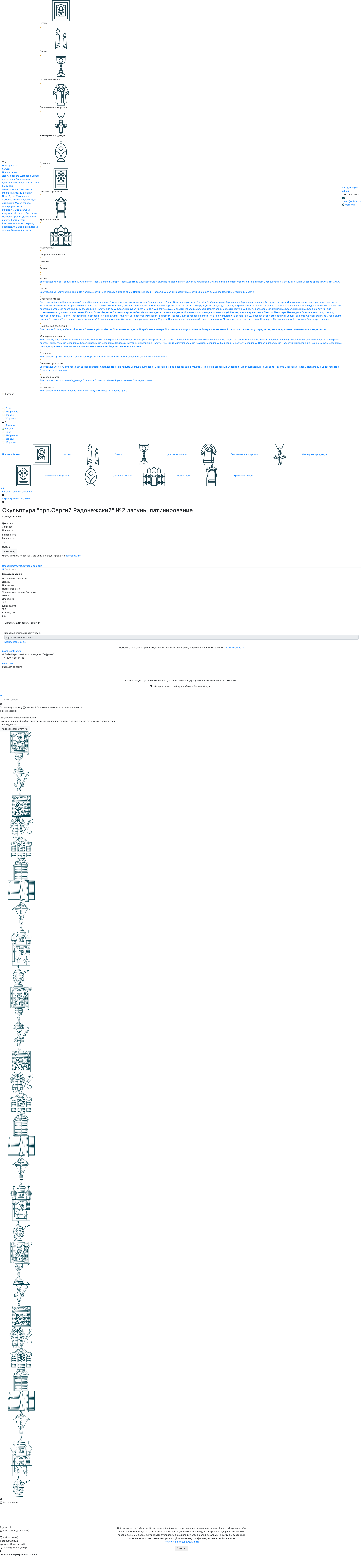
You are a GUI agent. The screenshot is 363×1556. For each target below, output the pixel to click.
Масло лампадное (151, 312)
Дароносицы (232, 302)
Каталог (9, 394)
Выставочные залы (13, 223)
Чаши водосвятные (212, 319)
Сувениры (134, 356)
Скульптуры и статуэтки (113, 356)
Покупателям (10, 172)
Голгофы (202, 302)
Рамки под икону (212, 315)
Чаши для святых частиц (237, 319)
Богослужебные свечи (66, 291)
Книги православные (180, 366)
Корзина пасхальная (75, 356)
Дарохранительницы (252, 302)
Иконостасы (60, 390)
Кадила (207, 305)
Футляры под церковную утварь (139, 319)
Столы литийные (104, 380)
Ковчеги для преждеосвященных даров (312, 305)
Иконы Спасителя (82, 281)
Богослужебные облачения (69, 329)
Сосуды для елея (296, 315)
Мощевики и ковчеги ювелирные (239, 342)
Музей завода (23, 203)
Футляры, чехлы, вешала (266, 329)
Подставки (93, 315)
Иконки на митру (193, 305)
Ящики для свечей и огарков (290, 319)
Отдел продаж (10, 189)
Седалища (76, 380)
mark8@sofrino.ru (234, 647)
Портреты (93, 356)
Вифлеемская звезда (77, 366)
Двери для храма (142, 380)
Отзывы (16, 230)
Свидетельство (330, 366)
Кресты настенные (235, 308)
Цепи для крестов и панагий (184, 319)
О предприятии (11, 206)
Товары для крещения (239, 329)
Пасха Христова (129, 281)
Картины (58, 356)
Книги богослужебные (257, 305)
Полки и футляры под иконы (116, 315)
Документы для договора (17, 175)
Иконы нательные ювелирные (243, 339)
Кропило (312, 308)
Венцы (169, 302)
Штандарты (266, 319)
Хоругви (163, 319)
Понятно (181, 1548)
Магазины (350, 204)
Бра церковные (156, 302)
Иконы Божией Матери (106, 281)
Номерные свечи (143, 291)
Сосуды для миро (316, 315)
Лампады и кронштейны (127, 312)
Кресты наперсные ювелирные (321, 339)
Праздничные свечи (186, 291)
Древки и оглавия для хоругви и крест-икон (312, 302)
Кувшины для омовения (71, 312)
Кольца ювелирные (293, 339)
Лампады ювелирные (208, 342)
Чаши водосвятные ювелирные (90, 346)
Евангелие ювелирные (104, 339)
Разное (197, 329)
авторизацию (73, 555)
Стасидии (89, 380)
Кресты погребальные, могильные (265, 308)
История (7, 216)
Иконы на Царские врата (305, 281)
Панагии (269, 312)
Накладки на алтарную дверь (247, 312)
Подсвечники (78, 315)
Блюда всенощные (99, 302)
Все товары (46, 281)
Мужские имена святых (223, 281)
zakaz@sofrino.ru (351, 201)
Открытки (234, 366)
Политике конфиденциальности (182, 1541)
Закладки (136, 366)
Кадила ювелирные (271, 339)
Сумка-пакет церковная (53, 370)
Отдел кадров (21, 199)
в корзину (9, 551)
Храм (14, 220)
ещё (2, 488)
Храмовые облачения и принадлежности (304, 329)
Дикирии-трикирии (275, 302)
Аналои (57, 302)
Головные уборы (94, 329)
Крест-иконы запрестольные (80, 308)
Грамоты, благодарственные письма (110, 366)
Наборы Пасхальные (309, 366)
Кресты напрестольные (210, 308)
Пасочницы (55, 315)
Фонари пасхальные (109, 319)
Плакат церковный (250, 366)
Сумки (144, 356)
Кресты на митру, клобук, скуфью (156, 308)
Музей (21, 220)
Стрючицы (55, 319)
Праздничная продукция (179, 329)
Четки (255, 319)
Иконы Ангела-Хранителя (194, 281)
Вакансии (21, 226)
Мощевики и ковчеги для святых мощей (207, 312)
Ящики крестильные (318, 319)
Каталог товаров (11, 491)
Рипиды (248, 315)
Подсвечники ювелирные (296, 342)
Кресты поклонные (296, 308)
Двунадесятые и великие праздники (159, 281)
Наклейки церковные (215, 366)
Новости (20, 213)
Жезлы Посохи (98, 305)
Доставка (26, 565)
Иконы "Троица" (62, 281)
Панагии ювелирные (270, 342)
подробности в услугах (15, 728)
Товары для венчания (214, 329)
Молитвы (197, 366)
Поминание (268, 366)
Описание (7, 565)
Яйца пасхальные (157, 356)
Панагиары (280, 312)
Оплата (17, 565)
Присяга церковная (286, 366)
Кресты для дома (107, 308)
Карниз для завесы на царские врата (89, 390)
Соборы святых (273, 281)
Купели (89, 312)
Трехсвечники (69, 319)
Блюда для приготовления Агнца (128, 302)
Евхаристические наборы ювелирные (138, 339)
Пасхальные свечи (163, 291)
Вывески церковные (185, 302)
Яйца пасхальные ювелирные (124, 346)
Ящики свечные (123, 380)
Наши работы (9, 165)
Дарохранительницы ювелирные (72, 339)
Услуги (6, 168)
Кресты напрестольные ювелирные (60, 342)
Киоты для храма (280, 305)
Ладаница (107, 312)
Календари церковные (155, 366)
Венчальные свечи (90, 291)
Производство (21, 216)
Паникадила (294, 312)
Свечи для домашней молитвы (215, 291)
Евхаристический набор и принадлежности (65, 305)
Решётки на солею (233, 315)
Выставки (33, 182)
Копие (338, 305)
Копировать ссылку (15, 641)
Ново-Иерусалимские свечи (117, 291)
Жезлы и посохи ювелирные (176, 339)
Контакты (7, 186)
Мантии (108, 329)
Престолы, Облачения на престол (151, 315)
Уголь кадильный (88, 319)
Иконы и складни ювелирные (209, 339)
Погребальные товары (152, 329)
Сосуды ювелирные (330, 342)
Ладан (97, 312)
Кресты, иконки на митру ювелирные (174, 342)
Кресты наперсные (186, 308)
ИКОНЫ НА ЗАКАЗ (330, 281)
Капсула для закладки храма (228, 305)
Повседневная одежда (126, 329)
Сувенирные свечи (243, 291)
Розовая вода (261, 315)
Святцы (286, 281)
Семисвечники (277, 315)
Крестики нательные (52, 308)
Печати (66, 315)
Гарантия (37, 565)
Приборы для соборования (186, 315)
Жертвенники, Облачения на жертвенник (130, 305)
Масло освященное (173, 312)
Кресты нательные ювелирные (97, 342)
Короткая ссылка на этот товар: (22, 633)
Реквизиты (21, 182)
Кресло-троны (61, 380)
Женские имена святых (250, 281)
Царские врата (118, 390)
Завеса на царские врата (168, 305)
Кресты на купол (127, 308)
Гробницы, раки (216, 302)
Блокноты (59, 366)
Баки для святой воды (75, 302)
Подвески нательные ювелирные (134, 342)
